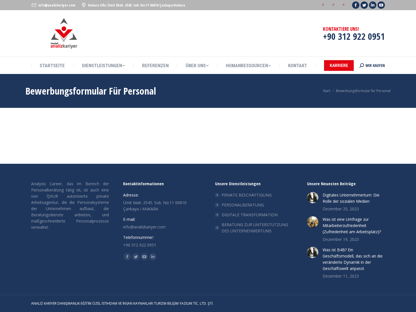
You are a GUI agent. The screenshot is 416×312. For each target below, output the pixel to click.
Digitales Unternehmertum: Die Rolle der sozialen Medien (351, 198)
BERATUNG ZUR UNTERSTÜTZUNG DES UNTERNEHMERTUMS (255, 228)
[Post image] (312, 197)
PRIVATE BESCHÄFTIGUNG (247, 195)
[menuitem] (323, 5)
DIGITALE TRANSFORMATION (250, 214)
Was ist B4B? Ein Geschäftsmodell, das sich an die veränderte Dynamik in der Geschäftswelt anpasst (353, 259)
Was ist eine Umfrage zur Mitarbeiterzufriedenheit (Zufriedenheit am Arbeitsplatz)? (352, 225)
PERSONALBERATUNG (243, 205)
